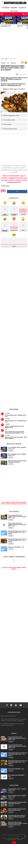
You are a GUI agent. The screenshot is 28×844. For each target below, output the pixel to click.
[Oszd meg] (17, 191)
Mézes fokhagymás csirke (11, 115)
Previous (0, 22)
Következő (27, 22)
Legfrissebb (5, 7)
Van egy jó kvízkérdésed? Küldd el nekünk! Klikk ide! (14, 568)
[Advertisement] (14, 43)
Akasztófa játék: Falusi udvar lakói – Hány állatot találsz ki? (17, 461)
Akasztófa (7, 413)
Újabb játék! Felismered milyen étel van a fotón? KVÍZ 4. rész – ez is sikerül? (17, 532)
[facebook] (7, 705)
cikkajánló (7, 424)
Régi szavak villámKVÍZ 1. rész (16, 547)
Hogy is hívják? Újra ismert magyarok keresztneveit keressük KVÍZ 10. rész (17, 524)
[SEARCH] (26, 14)
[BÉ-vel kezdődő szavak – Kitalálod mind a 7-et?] (4, 455)
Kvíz (6, 429)
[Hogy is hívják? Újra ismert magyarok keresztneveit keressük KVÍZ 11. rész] (4, 517)
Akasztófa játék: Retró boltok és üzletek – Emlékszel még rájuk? (16, 816)
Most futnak (14, 11)
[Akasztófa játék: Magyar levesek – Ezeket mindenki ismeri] (4, 810)
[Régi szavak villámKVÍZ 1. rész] (4, 548)
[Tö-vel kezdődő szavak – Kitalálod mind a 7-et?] (8, 20)
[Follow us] (23, 14)
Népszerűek (13, 7)
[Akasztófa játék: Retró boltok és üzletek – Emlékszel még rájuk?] (4, 817)
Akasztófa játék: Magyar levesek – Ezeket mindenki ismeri (17, 809)
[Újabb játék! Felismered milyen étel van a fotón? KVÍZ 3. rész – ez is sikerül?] (4, 540)
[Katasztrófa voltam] (25, 62)
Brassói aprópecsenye (10, 129)
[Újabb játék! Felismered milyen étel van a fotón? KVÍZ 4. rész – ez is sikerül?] (4, 533)
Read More (11, 450)
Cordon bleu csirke (9, 120)
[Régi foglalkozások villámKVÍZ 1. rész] (4, 776)
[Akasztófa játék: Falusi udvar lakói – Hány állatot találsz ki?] (4, 462)
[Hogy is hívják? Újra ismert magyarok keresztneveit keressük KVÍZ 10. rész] (4, 525)
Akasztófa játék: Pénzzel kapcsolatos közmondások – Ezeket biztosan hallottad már (17, 823)
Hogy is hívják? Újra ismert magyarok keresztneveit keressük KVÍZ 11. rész (14, 432)
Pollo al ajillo (7, 124)
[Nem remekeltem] (22, 62)
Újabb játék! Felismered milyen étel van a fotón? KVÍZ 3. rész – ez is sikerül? (17, 540)
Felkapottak (22, 7)
